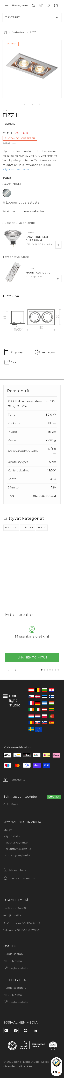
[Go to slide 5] (52, 670)
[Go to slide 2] (44, 670)
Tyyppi (42, 527)
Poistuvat (27, 527)
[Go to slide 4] (50, 670)
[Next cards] (16, 670)
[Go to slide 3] (47, 670)
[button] (7, 5)
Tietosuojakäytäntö (16, 855)
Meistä (8, 830)
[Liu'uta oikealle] (39, 104)
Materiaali (18, 32)
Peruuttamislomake (17, 848)
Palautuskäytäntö (15, 842)
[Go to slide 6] (55, 670)
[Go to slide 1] (41, 670)
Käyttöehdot (12, 836)
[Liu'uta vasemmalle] (24, 104)
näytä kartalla (18, 968)
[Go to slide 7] (58, 670)
